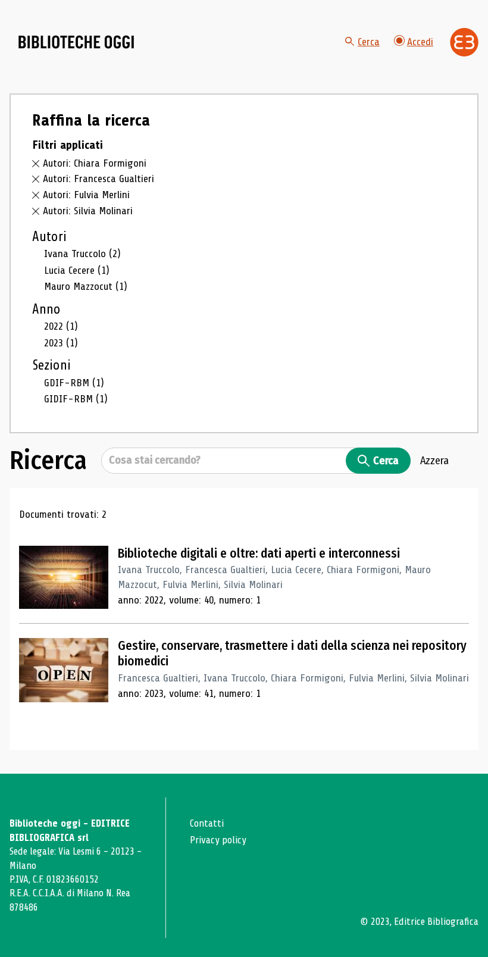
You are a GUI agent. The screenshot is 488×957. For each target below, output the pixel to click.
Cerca (369, 42)
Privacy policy (218, 840)
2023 (61, 343)
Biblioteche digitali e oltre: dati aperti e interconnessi (259, 553)
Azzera (434, 460)
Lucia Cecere (77, 270)
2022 (61, 326)
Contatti (207, 823)
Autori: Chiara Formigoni (94, 163)
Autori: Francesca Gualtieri (98, 178)
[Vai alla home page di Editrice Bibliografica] (464, 42)
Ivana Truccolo (82, 253)
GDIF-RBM (74, 383)
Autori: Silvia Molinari (88, 211)
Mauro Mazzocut (85, 286)
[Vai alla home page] (76, 42)
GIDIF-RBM (76, 399)
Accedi (420, 42)
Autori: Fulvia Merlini (86, 195)
